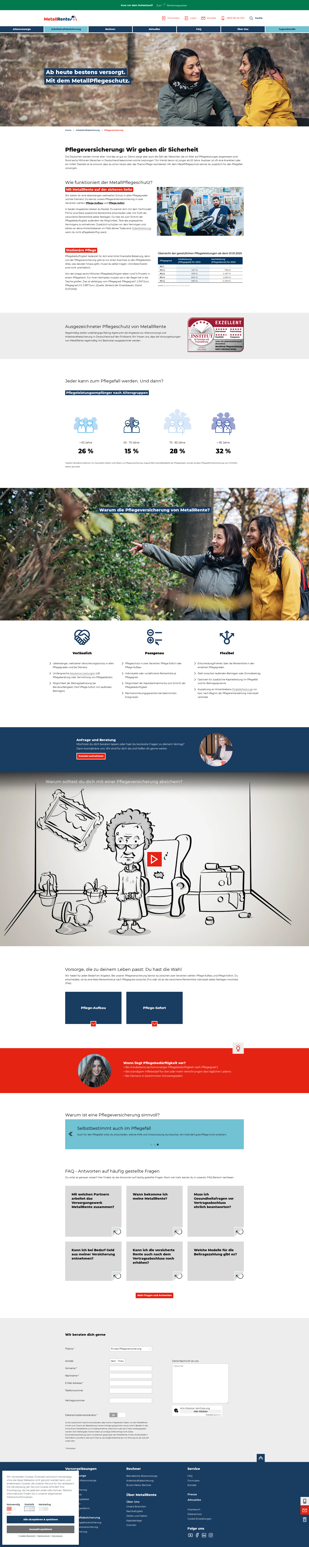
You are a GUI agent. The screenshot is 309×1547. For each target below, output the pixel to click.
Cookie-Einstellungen (199, 1518)
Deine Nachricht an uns (185, 1361)
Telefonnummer (74, 1390)
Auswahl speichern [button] (40, 1529)
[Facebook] (197, 1535)
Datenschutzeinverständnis (81, 1415)
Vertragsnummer (75, 1400)
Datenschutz (43, 1536)
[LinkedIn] (204, 1535)
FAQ (198, 29)
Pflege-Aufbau (94, 203)
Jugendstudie (287, 29)
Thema (69, 1348)
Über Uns (242, 29)
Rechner (110, 29)
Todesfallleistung (141, 228)
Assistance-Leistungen (82, 673)
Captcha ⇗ (213, 1415)
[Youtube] (190, 1535)
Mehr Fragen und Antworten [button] (154, 1295)
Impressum (57, 1536)
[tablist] (93, 1008)
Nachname (72, 1375)
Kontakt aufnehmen (91, 756)
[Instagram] (211, 1535)
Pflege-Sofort (116, 203)
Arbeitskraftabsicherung (62, 29)
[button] (255, 18)
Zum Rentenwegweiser (171, 5)
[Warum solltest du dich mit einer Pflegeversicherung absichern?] (154, 859)
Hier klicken (201, 1411)
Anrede (69, 1361)
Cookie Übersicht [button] (27, 1536)
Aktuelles (154, 29)
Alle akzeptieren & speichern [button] (40, 1519)
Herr (113, 1361)
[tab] (93, 1211)
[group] (154, 1134)
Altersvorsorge (22, 29)
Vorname (71, 1368)
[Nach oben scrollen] (261, 1458)
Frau (121, 1361)
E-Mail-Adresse (74, 1383)
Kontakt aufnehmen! (187, 1421)
